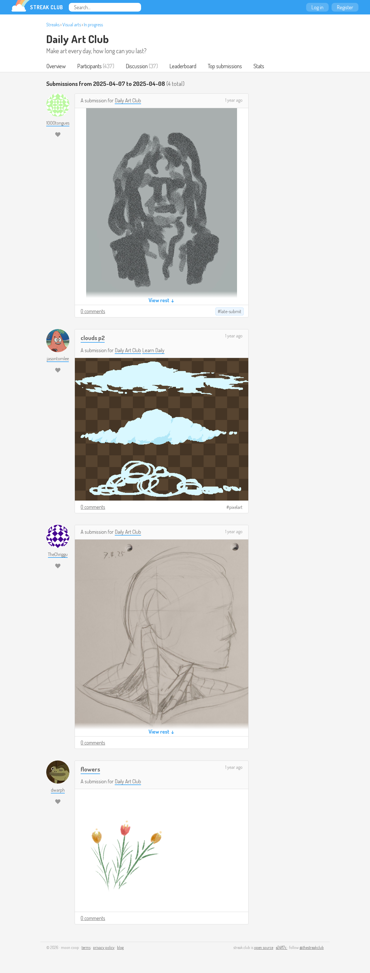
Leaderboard (182, 66)
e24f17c (281, 947)
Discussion (137, 66)
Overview (56, 66)
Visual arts (71, 24)
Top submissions (225, 66)
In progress (93, 24)
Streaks (53, 24)
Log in (317, 7)
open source (263, 947)
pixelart (236, 507)
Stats (259, 66)
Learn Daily (153, 350)
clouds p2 (93, 337)
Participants (89, 66)
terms (86, 947)
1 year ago (234, 100)
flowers (90, 769)
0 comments (93, 311)
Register (345, 7)
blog (120, 947)
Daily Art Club (77, 39)
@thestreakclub (311, 947)
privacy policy (103, 947)
